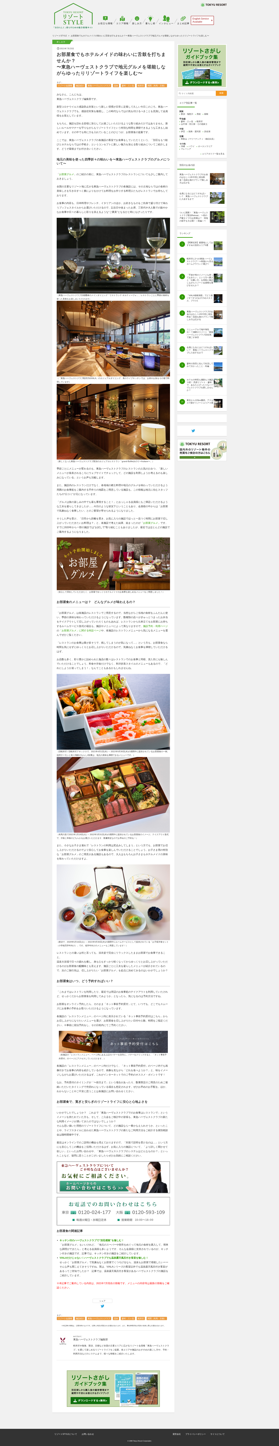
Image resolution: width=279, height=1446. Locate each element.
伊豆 (183, 131)
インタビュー (166, 23)
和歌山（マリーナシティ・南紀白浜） (198, 139)
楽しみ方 (137, 23)
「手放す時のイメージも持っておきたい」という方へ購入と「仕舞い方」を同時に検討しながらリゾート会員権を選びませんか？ (200, 280)
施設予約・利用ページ (155, 626)
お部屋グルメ (66, 174)
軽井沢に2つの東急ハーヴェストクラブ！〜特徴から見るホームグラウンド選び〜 (200, 261)
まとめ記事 (183, 23)
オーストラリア (205, 146)
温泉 (116, 85)
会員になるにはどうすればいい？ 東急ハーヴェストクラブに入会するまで (193, 196)
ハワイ (191, 146)
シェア (102, 1301)
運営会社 (177, 1434)
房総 (199, 114)
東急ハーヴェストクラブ (99, 85)
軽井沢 (141, 85)
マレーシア (186, 149)
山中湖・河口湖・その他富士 (194, 124)
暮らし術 (150, 23)
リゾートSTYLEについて (65, 1434)
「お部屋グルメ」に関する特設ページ (80, 630)
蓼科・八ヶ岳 (128, 85)
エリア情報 (122, 23)
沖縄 (183, 146)
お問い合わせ (88, 1434)
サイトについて (217, 1434)
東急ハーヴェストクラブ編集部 (90, 1339)
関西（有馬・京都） (157, 85)
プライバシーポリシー (195, 1434)
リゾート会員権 (65, 85)
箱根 (206, 114)
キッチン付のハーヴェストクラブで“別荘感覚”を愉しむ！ (92, 1240)
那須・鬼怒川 (187, 114)
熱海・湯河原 (194, 131)
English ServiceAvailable (201, 20)
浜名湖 (207, 131)
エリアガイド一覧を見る (213, 154)
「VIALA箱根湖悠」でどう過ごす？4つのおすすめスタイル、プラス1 (200, 298)
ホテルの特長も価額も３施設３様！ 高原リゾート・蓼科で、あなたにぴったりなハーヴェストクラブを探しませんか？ (200, 384)
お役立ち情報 (105, 23)
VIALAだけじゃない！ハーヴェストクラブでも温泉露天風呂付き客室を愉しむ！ (104, 1257)
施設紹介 (80, 85)
